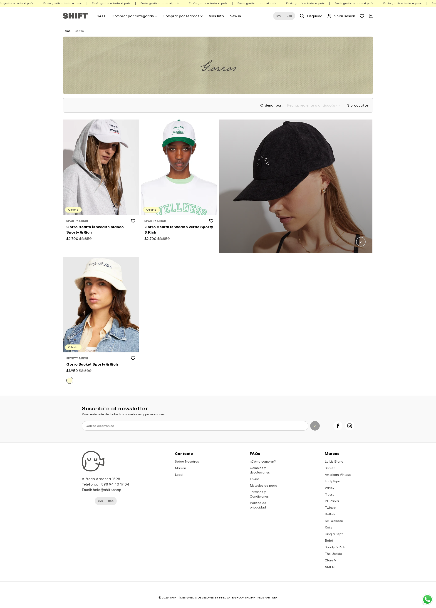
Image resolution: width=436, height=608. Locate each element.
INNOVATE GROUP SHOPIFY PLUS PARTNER (248, 597)
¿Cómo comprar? (263, 461)
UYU (279, 16)
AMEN (329, 567)
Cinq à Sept (334, 534)
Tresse (329, 494)
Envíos (255, 479)
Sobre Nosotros (187, 461)
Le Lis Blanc (334, 461)
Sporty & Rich (335, 547)
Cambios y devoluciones (260, 470)
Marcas (180, 468)
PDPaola (332, 501)
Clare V (330, 560)
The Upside (333, 554)
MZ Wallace (334, 521)
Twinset (330, 507)
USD (289, 16)
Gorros (79, 30)
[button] (134, 15)
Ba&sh (330, 514)
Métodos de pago (263, 485)
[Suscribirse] (315, 426)
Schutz (330, 468)
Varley (329, 488)
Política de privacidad (258, 505)
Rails (328, 527)
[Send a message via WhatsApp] (427, 599)
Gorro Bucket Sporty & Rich (92, 364)
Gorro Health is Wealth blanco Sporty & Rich (95, 229)
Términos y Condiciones (259, 494)
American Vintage (338, 474)
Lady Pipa (332, 481)
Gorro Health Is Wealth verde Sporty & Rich (178, 229)
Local (179, 474)
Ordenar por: (271, 105)
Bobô (329, 540)
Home (66, 30)
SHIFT (174, 597)
